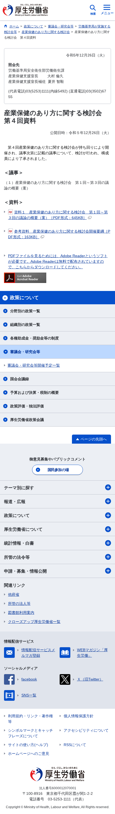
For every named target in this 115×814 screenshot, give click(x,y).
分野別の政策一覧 (25, 311)
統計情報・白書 (19, 543)
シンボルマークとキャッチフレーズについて (30, 733)
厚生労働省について (23, 529)
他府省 (13, 594)
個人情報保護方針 (79, 716)
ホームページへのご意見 (28, 753)
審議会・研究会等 (25, 352)
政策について (17, 515)
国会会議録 (19, 379)
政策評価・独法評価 (27, 406)
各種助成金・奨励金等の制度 (34, 338)
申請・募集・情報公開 (25, 571)
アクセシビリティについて (86, 730)
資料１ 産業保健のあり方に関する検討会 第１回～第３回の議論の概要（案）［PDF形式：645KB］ (58, 215)
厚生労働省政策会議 (27, 420)
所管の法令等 (17, 557)
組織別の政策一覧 (25, 324)
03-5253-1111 (59, 799)
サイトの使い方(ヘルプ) (28, 745)
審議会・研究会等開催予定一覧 (33, 365)
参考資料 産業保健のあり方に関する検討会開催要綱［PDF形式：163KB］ (59, 234)
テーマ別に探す (19, 487)
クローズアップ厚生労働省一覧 (34, 621)
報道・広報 (14, 501)
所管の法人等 (19, 603)
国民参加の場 (58, 470)
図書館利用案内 (21, 612)
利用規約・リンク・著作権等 (30, 719)
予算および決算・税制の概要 (34, 392)
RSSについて (75, 745)
